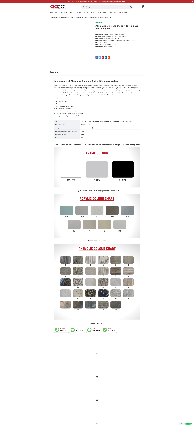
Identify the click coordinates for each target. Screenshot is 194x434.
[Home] (58, 7)
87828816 (122, 121)
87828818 (129, 121)
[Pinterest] (103, 57)
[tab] (54, 72)
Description (54, 72)
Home (51, 17)
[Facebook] (96, 57)
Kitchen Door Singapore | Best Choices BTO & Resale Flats (68, 17)
